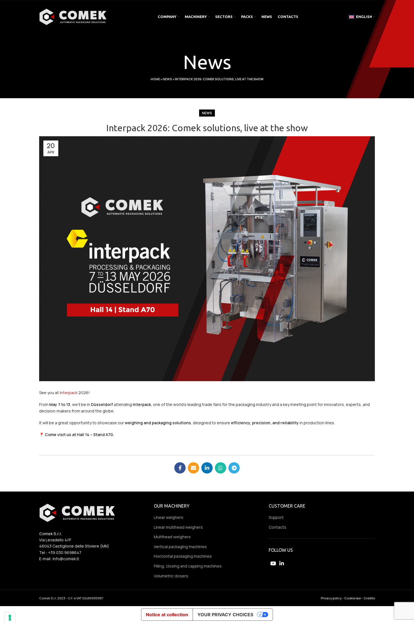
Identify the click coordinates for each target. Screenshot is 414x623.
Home (155, 79)
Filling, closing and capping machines (188, 566)
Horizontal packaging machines (183, 556)
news (207, 113)
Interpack (68, 392)
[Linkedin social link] (207, 468)
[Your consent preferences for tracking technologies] (10, 617)
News (167, 79)
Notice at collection (167, 614)
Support (276, 517)
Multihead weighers (172, 536)
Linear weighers (168, 517)
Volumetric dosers (171, 576)
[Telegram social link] (234, 468)
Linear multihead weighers (178, 527)
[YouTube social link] (273, 563)
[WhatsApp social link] (220, 468)
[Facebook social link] (180, 468)
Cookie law (352, 598)
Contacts (277, 527)
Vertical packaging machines (180, 546)
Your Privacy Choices (225, 614)
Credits (369, 598)
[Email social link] (193, 468)
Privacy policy (331, 598)
